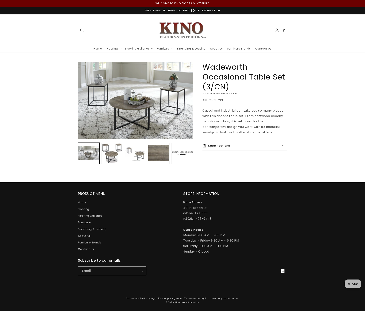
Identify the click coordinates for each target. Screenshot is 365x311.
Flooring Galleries (90, 216)
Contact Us (86, 249)
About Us (84, 236)
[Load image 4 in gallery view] (159, 153)
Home (82, 202)
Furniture (84, 222)
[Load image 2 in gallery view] (112, 153)
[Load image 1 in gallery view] (88, 153)
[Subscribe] (142, 270)
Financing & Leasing (92, 229)
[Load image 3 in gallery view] (135, 153)
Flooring (83, 209)
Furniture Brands (89, 242)
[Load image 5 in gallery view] (182, 153)
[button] (82, 30)
